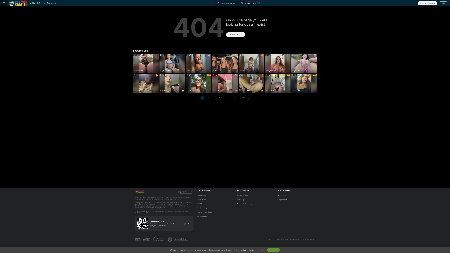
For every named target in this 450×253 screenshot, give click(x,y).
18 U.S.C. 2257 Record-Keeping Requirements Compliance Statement (291, 239)
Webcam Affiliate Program (245, 204)
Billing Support (282, 200)
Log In (443, 3)
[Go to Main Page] (18, 3)
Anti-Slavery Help (202, 216)
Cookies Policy (202, 208)
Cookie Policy (248, 250)
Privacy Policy (201, 196)
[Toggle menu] (4, 3)
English (184, 192)
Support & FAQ (282, 196)
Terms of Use (201, 200)
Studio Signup (241, 200)
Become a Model (242, 196)
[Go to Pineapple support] (170, 239)
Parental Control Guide (204, 212)
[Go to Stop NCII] (181, 239)
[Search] (241, 3)
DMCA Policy (201, 204)
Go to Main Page (236, 34)
